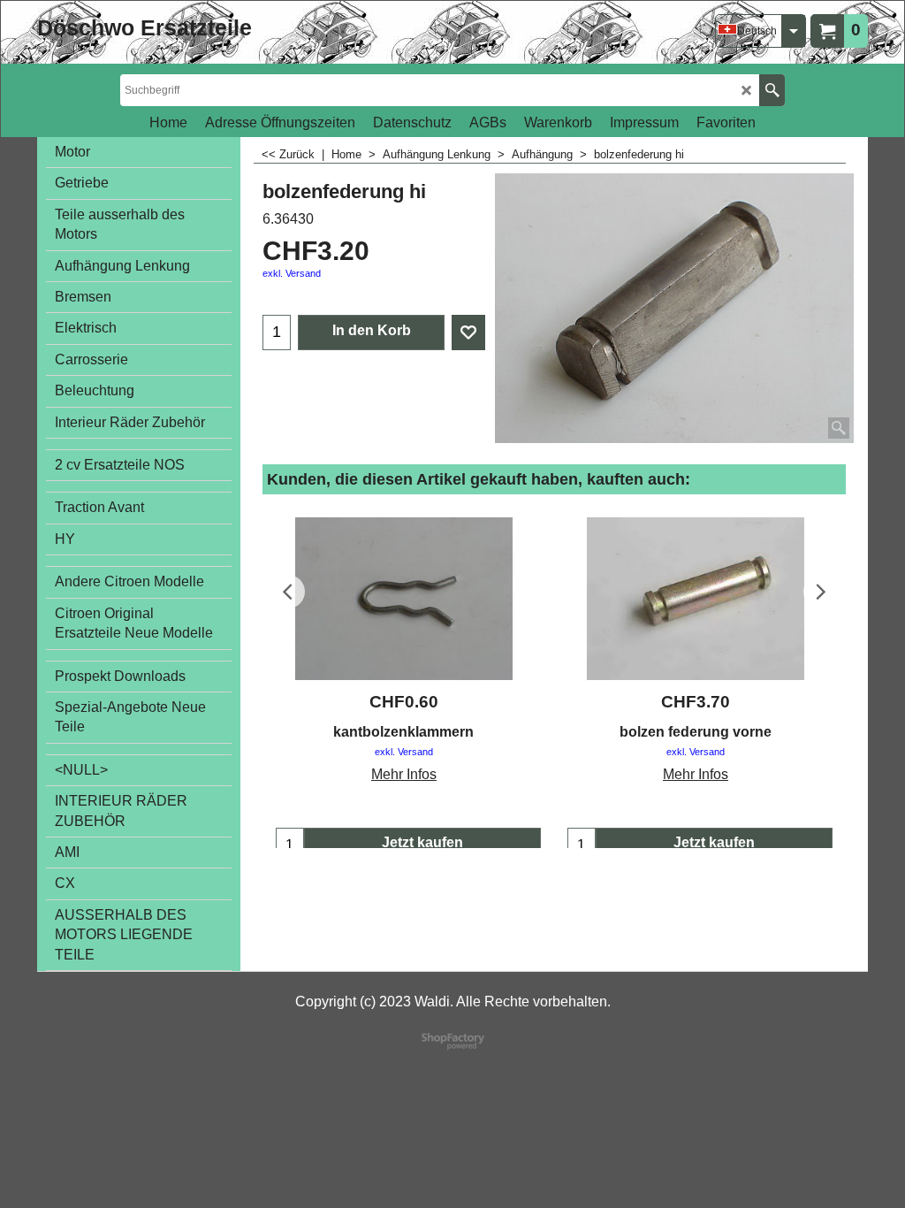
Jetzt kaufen (422, 842)
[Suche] (772, 90)
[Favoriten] (468, 332)
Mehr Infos (404, 774)
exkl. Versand (291, 273)
